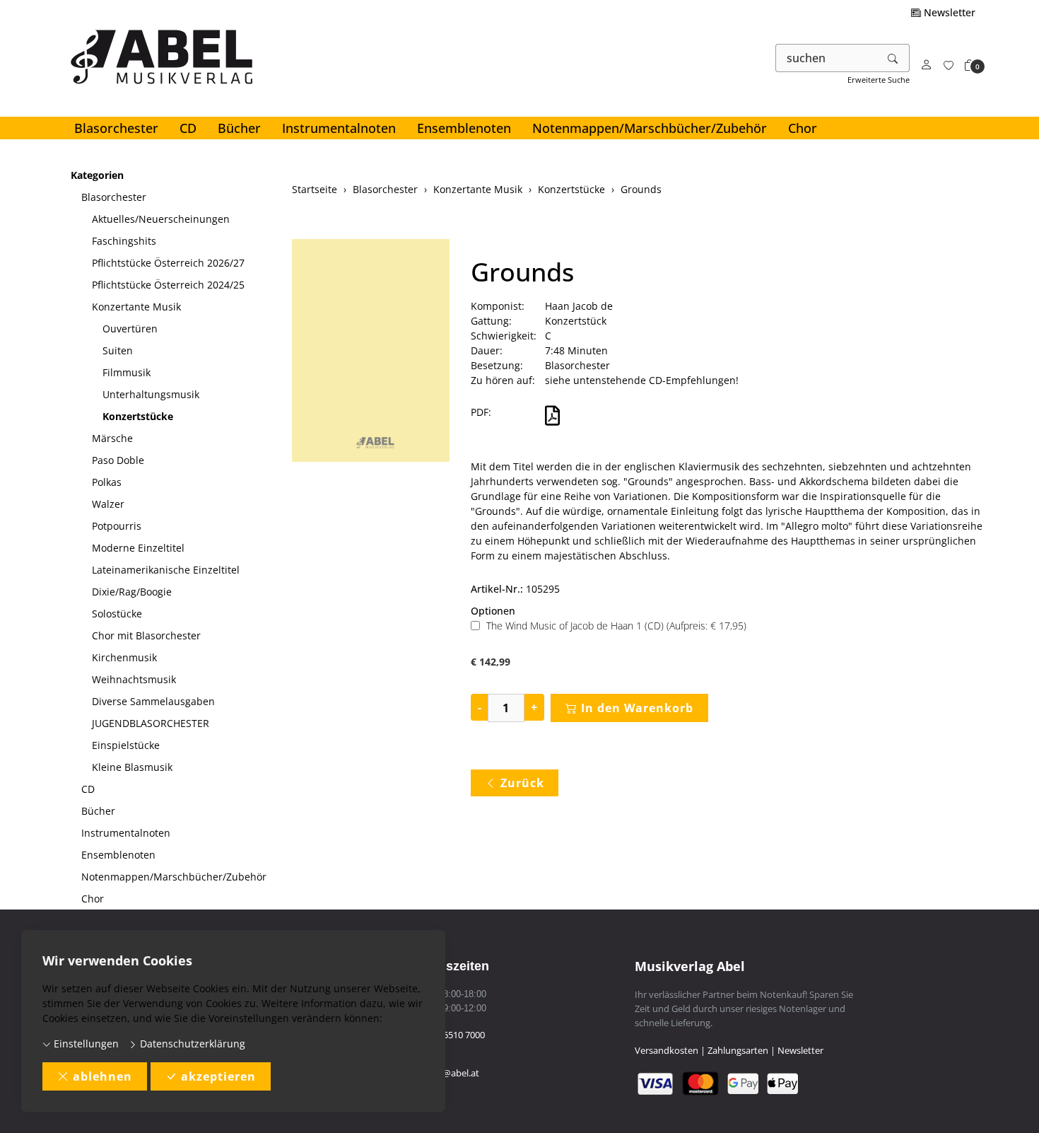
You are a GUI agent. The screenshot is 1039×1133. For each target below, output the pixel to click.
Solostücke (117, 613)
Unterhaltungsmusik (150, 394)
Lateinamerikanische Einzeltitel (166, 569)
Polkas (107, 482)
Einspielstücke (126, 745)
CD (188, 128)
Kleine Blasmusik (132, 767)
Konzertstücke (137, 416)
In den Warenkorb (637, 708)
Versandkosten (666, 1050)
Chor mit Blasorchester (146, 635)
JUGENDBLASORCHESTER (150, 723)
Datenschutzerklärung (191, 1043)
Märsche (112, 438)
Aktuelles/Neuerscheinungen (161, 219)
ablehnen (102, 1076)
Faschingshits (124, 241)
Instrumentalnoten (339, 128)
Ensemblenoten (464, 128)
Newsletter (948, 12)
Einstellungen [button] (85, 1043)
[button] (969, 65)
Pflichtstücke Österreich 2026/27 (168, 262)
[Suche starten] (893, 58)
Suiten (117, 350)
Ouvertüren (130, 328)
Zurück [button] (522, 783)
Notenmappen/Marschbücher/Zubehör (649, 128)
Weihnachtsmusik (134, 679)
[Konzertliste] (948, 65)
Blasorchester (116, 128)
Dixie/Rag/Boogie (132, 591)
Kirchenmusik (124, 657)
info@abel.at (452, 1073)
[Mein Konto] (926, 65)
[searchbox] (826, 58)
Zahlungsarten (738, 1050)
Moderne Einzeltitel (138, 547)
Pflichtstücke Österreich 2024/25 (168, 284)
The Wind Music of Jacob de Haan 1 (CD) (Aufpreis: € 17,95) (616, 625)
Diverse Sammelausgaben (153, 701)
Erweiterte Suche (878, 79)
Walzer (108, 504)
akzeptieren (218, 1076)
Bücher (239, 128)
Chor (802, 128)
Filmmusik (126, 372)
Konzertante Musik (136, 306)
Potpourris (116, 526)
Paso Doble (118, 460)
